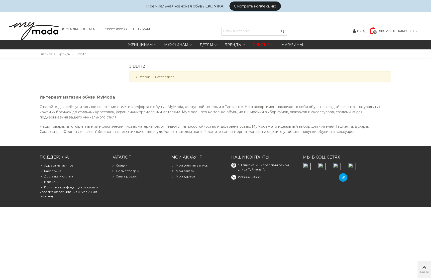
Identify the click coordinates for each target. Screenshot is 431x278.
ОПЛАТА (88, 29)
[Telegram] (343, 177)
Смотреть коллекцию (255, 6)
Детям (206, 45)
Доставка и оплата (58, 176)
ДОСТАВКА (69, 29)
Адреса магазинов (59, 165)
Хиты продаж (126, 176)
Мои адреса (185, 176)
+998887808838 (114, 29)
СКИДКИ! (261, 45)
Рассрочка (52, 171)
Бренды (233, 45)
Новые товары (127, 171)
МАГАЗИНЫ (292, 45)
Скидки (121, 165)
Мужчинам (176, 45)
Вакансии (51, 182)
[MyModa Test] (34, 31)
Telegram (141, 29)
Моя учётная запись (192, 165)
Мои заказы (185, 171)
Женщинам (140, 45)
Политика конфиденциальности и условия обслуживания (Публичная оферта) (69, 191)
